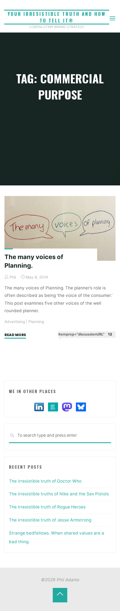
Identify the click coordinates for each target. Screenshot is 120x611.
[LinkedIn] (39, 406)
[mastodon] (67, 406)
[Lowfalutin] (53, 406)
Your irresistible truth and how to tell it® (57, 17)
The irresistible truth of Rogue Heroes (47, 507)
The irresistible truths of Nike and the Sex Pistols (59, 493)
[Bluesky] (81, 406)
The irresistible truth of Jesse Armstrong (50, 520)
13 (110, 334)
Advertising (14, 321)
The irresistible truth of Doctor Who (45, 481)
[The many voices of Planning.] (60, 228)
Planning (36, 321)
